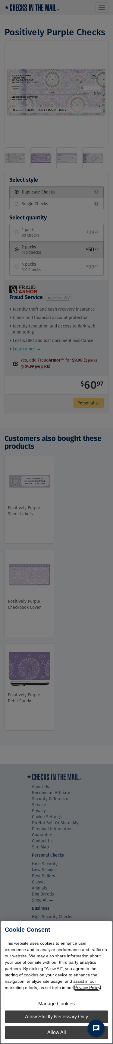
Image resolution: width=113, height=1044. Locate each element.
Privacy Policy (87, 987)
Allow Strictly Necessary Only (56, 1016)
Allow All (56, 1032)
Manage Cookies (56, 1003)
